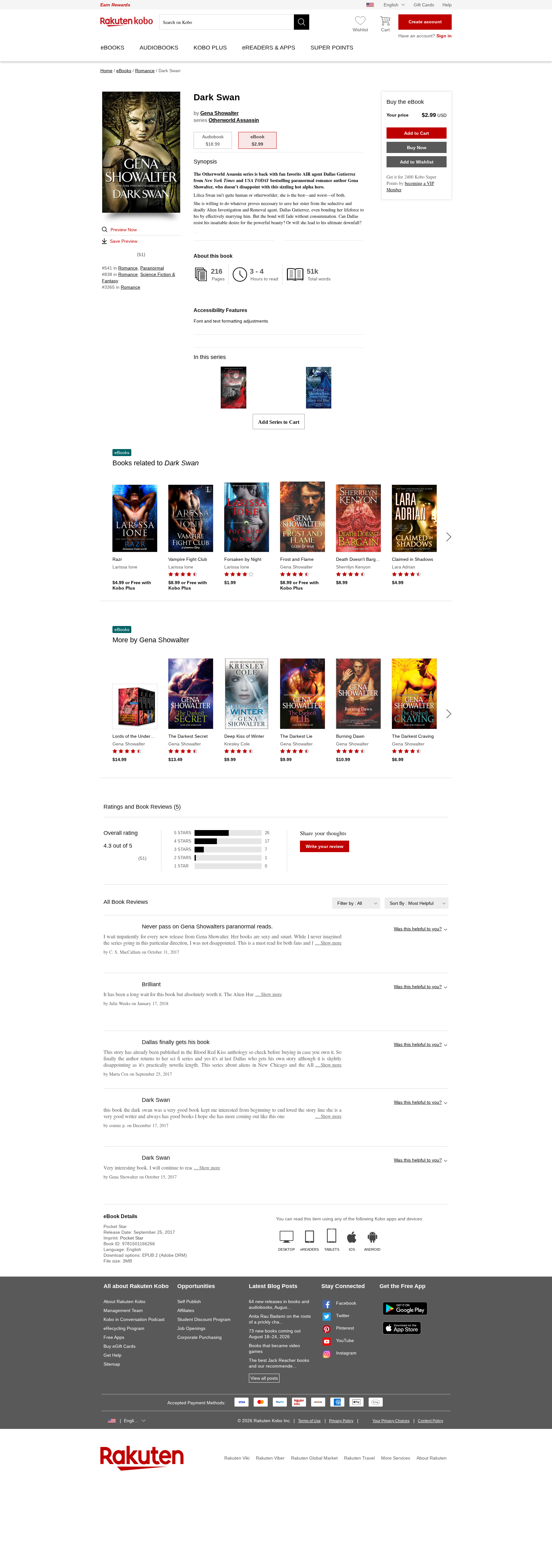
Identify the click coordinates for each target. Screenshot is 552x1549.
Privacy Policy (341, 1421)
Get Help (112, 1355)
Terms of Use (309, 1421)
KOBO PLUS (211, 47)
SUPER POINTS (332, 47)
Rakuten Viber (270, 1458)
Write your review (324, 846)
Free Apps (113, 1337)
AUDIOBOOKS (160, 47)
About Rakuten (432, 1458)
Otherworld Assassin (234, 120)
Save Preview (123, 241)
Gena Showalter (219, 113)
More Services (395, 1458)
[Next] (449, 537)
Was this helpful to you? (418, 928)
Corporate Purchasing (199, 1337)
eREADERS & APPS (269, 47)
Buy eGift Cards (119, 1346)
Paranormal (152, 268)
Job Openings (191, 1328)
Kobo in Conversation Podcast (134, 1319)
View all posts (264, 1378)
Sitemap (111, 1364)
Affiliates (185, 1310)
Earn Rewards (115, 4)
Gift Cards (424, 4)
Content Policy (430, 1421)
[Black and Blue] (319, 406)
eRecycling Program (123, 1328)
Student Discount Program (204, 1319)
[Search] (301, 22)
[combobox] (356, 903)
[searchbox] (234, 22)
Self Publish (189, 1301)
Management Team (123, 1310)
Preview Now (124, 229)
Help (447, 4)
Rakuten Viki (236, 1458)
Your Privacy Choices (391, 1421)
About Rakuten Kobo (124, 1301)
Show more (328, 943)
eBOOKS (113, 47)
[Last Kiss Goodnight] (233, 406)
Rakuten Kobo (126, 21)
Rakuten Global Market (314, 1458)
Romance (128, 268)
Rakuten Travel (359, 1458)
